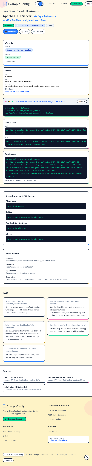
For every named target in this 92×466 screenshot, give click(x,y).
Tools (51, 4)
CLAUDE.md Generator (57, 410)
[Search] (40, 4)
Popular (63, 4)
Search (13, 11)
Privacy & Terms (9, 440)
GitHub (6, 436)
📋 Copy (24, 31)
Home (5, 11)
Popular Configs (54, 419)
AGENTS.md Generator (57, 415)
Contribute (52, 431)
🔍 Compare (38, 31)
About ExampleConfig (11, 431)
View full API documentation (17, 91)
